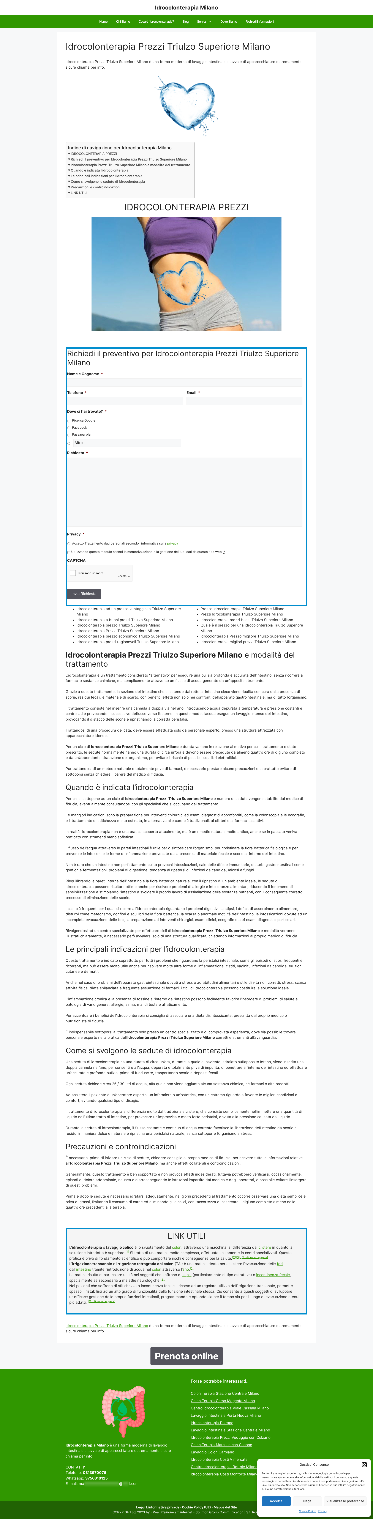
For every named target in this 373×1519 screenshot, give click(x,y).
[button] (364, 1464)
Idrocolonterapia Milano (186, 7)
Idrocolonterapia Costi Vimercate (219, 1459)
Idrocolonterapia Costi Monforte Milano (224, 1474)
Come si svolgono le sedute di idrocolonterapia (108, 181)
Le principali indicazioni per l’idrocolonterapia (106, 176)
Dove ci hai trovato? (87, 411)
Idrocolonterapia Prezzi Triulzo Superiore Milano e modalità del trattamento (130, 165)
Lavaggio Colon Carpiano (212, 1452)
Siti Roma (253, 1512)
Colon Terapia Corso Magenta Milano (223, 1401)
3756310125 (96, 1478)
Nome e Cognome (85, 374)
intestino (83, 1269)
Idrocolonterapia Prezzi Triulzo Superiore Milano (107, 1326)
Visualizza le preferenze (345, 1501)
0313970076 (94, 1472)
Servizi (201, 21)
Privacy (322, 1511)
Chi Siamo (123, 21)
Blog (185, 21)
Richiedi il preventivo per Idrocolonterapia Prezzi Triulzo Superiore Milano (129, 159)
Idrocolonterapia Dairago (212, 1423)
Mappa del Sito (225, 1507)
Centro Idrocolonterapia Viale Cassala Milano (230, 1408)
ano (185, 1269)
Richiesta (77, 453)
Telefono (77, 392)
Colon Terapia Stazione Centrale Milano (225, 1393)
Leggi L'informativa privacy (157, 1507)
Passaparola (81, 434)
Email (193, 392)
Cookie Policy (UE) (196, 1507)
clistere (265, 1247)
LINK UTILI (79, 193)
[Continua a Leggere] (254, 1257)
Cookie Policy (307, 1511)
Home (103, 21)
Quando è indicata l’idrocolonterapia (99, 170)
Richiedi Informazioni (260, 21)
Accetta (276, 1501)
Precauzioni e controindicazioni (95, 187)
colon (176, 1247)
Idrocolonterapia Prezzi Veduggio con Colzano (230, 1437)
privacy (172, 543)
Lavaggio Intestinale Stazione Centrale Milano (230, 1430)
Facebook (79, 428)
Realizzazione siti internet (172, 1512)
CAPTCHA (76, 560)
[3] (238, 1257)
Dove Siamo (228, 21)
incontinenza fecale (273, 1275)
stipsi (186, 1275)
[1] (127, 1251)
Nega (307, 1501)
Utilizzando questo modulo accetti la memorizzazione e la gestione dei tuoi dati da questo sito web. (148, 552)
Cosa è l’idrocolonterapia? (156, 21)
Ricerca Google (83, 420)
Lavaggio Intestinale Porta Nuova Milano (226, 1415)
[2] (234, 1257)
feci (280, 1264)
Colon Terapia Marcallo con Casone (221, 1445)
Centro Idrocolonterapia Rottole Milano (224, 1467)
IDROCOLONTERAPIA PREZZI (94, 154)
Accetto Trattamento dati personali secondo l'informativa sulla (125, 543)
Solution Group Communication (219, 1512)
